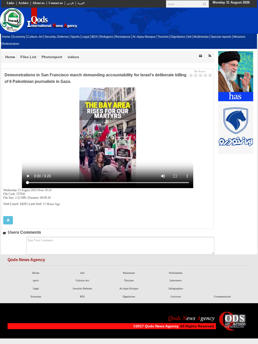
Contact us (56, 3)
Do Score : (200, 71)
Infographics (176, 288)
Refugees (106, 37)
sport (36, 280)
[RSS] (209, 56)
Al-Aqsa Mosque (144, 37)
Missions (239, 37)
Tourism (163, 37)
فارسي (70, 3)
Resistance (123, 37)
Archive (23, 3)
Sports (75, 37)
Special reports (221, 37)
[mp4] (8, 220)
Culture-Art (35, 37)
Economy (18, 37)
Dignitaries (178, 37)
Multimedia (201, 37)
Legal (85, 37)
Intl (189, 37)
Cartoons (175, 296)
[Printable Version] (200, 56)
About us (39, 3)
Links (10, 3)
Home (6, 37)
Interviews (176, 280)
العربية (81, 3)
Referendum (10, 44)
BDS (94, 37)
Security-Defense (57, 37)
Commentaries (222, 296)
